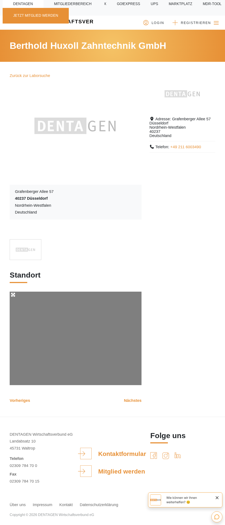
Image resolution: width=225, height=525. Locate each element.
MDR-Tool (212, 4)
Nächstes (133, 400)
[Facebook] (154, 455)
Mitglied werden (121, 471)
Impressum (42, 505)
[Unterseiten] (216, 22)
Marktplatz (180, 4)
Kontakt (66, 505)
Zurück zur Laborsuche (30, 75)
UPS (154, 4)
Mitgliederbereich (73, 4)
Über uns (18, 505)
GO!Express (128, 4)
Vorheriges (20, 400)
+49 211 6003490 (185, 147)
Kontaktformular (122, 453)
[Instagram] (166, 455)
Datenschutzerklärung (99, 505)
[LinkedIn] (178, 455)
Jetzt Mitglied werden (35, 15)
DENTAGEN (23, 4)
